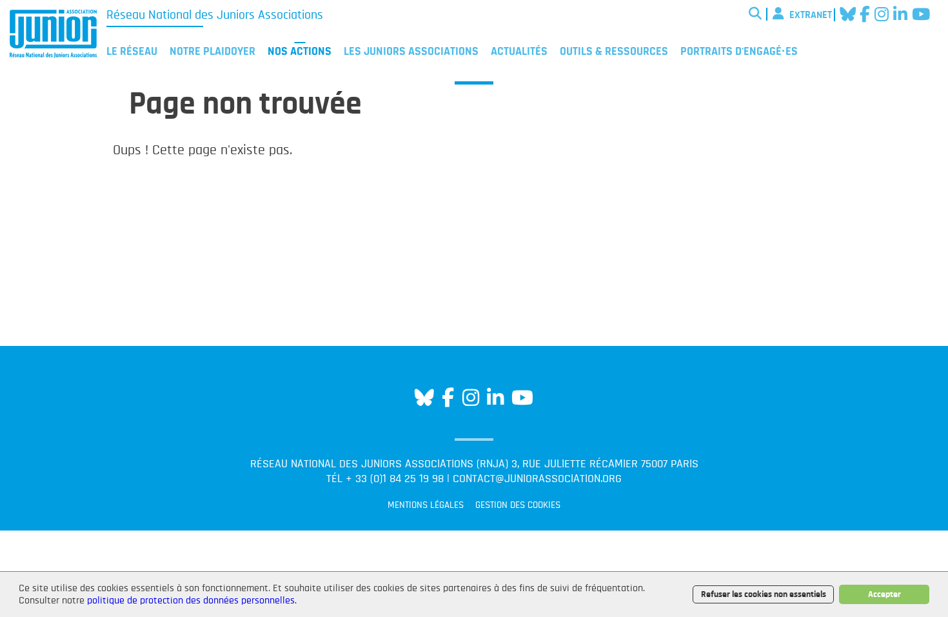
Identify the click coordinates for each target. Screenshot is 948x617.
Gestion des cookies (517, 505)
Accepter (884, 594)
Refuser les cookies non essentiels (763, 594)
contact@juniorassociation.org (537, 479)
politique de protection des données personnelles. (192, 600)
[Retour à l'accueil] (53, 36)
